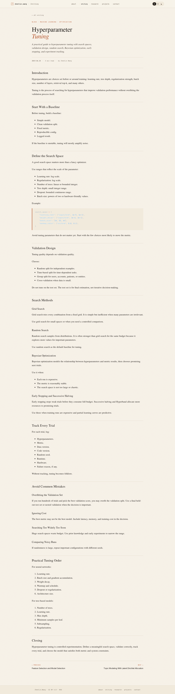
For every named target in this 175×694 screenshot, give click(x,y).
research (94, 4)
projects (105, 4)
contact (116, 4)
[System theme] (154, 3)
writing (84, 4)
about (73, 4)
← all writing (38, 15)
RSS (60, 690)
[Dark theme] (161, 3)
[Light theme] (158, 3)
